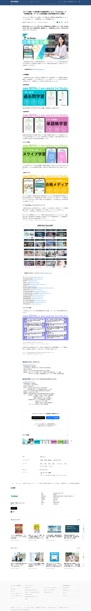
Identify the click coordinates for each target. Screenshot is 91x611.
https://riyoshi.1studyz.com (37, 298)
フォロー (14, 508)
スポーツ (63, 3)
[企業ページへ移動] (14, 496)
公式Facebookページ (66, 587)
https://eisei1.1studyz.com (40, 300)
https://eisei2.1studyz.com (40, 302)
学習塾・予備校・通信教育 (45, 460)
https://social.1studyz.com (39, 295)
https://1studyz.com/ (43, 469)
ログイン (76, 1)
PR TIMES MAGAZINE (28, 594)
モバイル (21, 3)
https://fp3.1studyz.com (32, 280)
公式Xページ (65, 592)
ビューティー (35, 3)
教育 (49, 463)
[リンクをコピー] (67, 22)
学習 (65, 463)
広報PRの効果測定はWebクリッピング (31, 596)
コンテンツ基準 (26, 607)
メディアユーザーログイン (38, 417)
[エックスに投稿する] (57, 22)
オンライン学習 (43, 466)
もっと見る (78, 519)
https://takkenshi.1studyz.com (32, 282)
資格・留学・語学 (57, 460)
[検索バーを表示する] (79, 1)
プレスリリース (18, 483)
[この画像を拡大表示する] (28, 441)
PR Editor (26, 598)
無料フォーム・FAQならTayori (49, 590)
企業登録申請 (70, 1)
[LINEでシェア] (62, 22)
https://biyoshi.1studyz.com (37, 296)
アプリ (26, 3)
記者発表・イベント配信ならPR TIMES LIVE (32, 592)
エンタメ (30, 3)
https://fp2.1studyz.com (32, 286)
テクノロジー (16, 3)
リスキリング (59, 463)
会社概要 (12, 607)
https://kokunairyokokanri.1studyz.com (45, 287)
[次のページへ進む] (71, 441)
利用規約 (32, 607)
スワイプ (51, 466)
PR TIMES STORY (28, 587)
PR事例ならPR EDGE (47, 592)
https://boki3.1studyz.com (35, 303)
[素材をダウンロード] (65, 22)
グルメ (59, 3)
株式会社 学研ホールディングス (29, 483)
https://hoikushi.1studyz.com (35, 289)
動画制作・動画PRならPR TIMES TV (31, 590)
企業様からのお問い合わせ (52, 607)
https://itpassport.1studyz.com (36, 277)
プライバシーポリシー (19, 607)
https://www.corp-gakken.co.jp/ (29, 364)
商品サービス (43, 456)
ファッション (42, 3)
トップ (12, 483)
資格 (45, 463)
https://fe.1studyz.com (38, 278)
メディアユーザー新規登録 (52, 417)
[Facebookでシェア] (60, 22)
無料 (53, 463)
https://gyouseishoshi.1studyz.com (37, 284)
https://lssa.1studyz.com (45, 293)
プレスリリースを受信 (62, 1)
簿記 (41, 463)
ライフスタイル (49, 3)
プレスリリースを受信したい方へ (16, 593)
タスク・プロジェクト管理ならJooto (50, 587)
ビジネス (55, 3)
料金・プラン (13, 591)
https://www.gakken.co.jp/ (28, 381)
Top (11, 3)
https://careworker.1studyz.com (40, 291)
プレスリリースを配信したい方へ (16, 595)
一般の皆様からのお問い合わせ (63, 607)
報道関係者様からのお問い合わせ (40, 607)
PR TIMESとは (13, 589)
